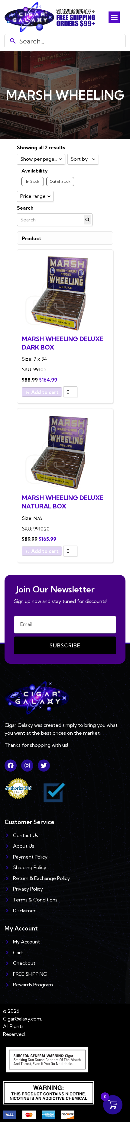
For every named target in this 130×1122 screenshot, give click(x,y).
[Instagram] (27, 765)
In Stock (32, 181)
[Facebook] (11, 765)
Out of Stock (60, 181)
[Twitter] (44, 765)
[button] (114, 17)
